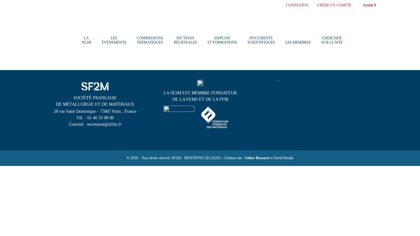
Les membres (298, 42)
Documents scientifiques (261, 40)
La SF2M (86, 40)
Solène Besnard (257, 158)
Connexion (297, 5)
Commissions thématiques (150, 40)
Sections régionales (185, 40)
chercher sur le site (332, 40)
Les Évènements (114, 40)
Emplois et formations (222, 40)
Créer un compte (334, 5)
